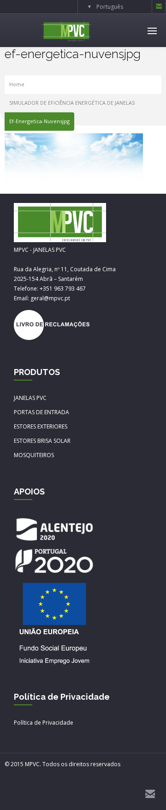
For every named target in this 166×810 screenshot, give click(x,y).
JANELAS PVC (30, 398)
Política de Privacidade (43, 723)
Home (16, 84)
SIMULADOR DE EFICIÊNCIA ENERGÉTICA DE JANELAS (72, 103)
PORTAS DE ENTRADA (41, 412)
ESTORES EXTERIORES (40, 426)
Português (109, 7)
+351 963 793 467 (63, 288)
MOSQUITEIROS (34, 455)
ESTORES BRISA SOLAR (42, 441)
